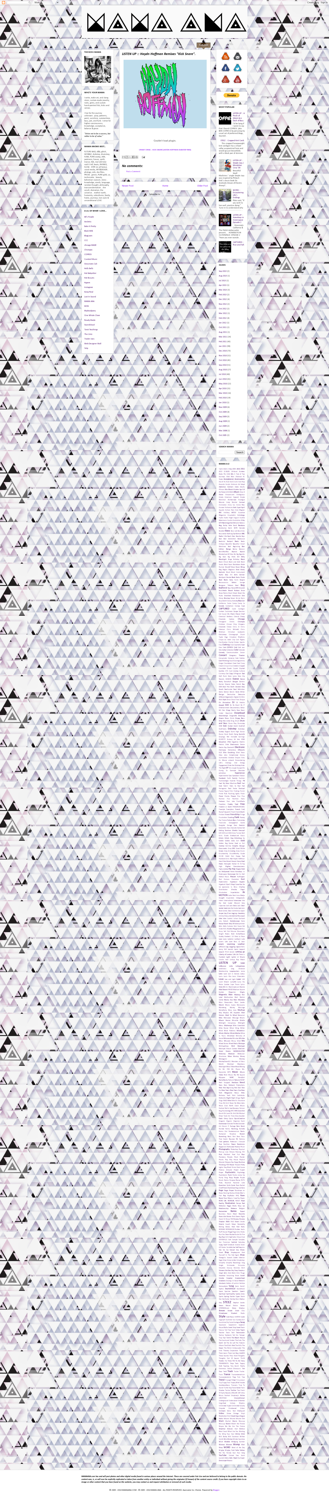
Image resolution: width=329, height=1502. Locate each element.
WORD (227, 1447)
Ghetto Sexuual (238, 830)
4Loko (221, 474)
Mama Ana (228, 1000)
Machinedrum (234, 987)
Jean (229, 913)
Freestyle (222, 809)
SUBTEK (237, 1317)
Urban (242, 1408)
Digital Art (237, 697)
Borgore (242, 580)
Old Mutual (240, 1113)
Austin (229, 520)
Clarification (223, 642)
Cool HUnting (224, 661)
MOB (86, 306)
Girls (220, 835)
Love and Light (230, 979)
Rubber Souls (240, 1229)
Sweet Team (240, 1327)
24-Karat (234, 471)
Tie (226, 1361)
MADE (230, 989)
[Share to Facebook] (133, 157)
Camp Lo (241, 603)
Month (221, 1064)
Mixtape (241, 1044)
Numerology (226, 1111)
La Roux (242, 936)
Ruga (230, 1232)
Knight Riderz (224, 934)
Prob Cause (241, 1167)
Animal (242, 502)
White (237, 1434)
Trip (220, 1382)
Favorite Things (236, 781)
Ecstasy (229, 739)
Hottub (221, 877)
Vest (234, 1411)
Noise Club (223, 1106)
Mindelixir (241, 1031)
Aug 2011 (223, 332)
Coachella (237, 645)
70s (224, 474)
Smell (242, 1276)
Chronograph (233, 634)
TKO (233, 1361)
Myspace (222, 1077)
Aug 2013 (223, 276)
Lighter (233, 957)
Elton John (223, 755)
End (235, 763)
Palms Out (223, 1131)
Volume (232, 1418)
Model (221, 1051)
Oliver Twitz (223, 1116)
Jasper (221, 913)
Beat (220, 539)
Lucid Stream (224, 982)
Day (243, 684)
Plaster (242, 1157)
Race (237, 1185)
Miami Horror (224, 1020)
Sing (243, 1263)
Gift (220, 833)
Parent (242, 1134)
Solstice (242, 1283)
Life (234, 954)
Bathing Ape (231, 534)
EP (227, 768)
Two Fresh (241, 1390)
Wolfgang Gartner (238, 1442)
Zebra (227, 1458)
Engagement (223, 765)
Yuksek (231, 1455)
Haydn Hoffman (239, 859)
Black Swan (228, 564)
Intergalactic (240, 898)
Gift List (225, 833)
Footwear (222, 801)
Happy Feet (240, 856)
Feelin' (225, 786)
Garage (229, 825)
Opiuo (231, 1118)
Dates (233, 684)
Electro (242, 744)
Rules (243, 1232)
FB (244, 781)
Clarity (230, 642)
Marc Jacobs (240, 1002)
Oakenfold (241, 1111)
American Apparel (232, 497)
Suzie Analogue (234, 1322)
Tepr (224, 1338)
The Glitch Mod (229, 1345)
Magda (242, 992)
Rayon (242, 1198)
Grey (225, 851)
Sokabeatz (222, 1283)
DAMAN (228, 679)
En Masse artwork (226, 760)
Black (243, 559)
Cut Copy (229, 674)
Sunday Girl (240, 1320)
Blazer (238, 567)
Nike (229, 1101)
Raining (226, 1193)
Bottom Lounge (238, 582)
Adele (237, 487)
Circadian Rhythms (237, 637)
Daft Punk (223, 676)
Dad (243, 674)
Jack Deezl (241, 906)
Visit (228, 1416)
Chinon (229, 624)
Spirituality (230, 1294)
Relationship (223, 1208)
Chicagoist (222, 622)
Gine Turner (236, 833)
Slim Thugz (240, 1273)
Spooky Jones (240, 1294)
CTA (226, 671)
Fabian (242, 776)
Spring (226, 1297)
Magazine (232, 992)
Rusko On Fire (240, 1234)
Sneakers (222, 1281)
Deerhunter (228, 689)
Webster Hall (232, 1429)
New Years (225, 1090)
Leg (227, 947)
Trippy (224, 1382)
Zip (238, 1458)
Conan (242, 652)
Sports (221, 1296)
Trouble (242, 1382)
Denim (232, 692)
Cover (234, 663)
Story (234, 1308)
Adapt (243, 484)
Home (165, 186)
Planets (230, 1157)
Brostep (227, 598)
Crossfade (222, 668)
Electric (242, 742)
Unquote (222, 1408)
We (226, 1426)
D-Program (237, 673)
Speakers (235, 1291)
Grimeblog (231, 851)
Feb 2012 (223, 318)
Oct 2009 (223, 412)
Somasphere (223, 1286)
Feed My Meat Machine (227, 783)
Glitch (221, 838)
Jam (239, 908)
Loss (220, 974)
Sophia (221, 1289)
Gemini (242, 825)
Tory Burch (234, 1366)
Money (242, 1056)
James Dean (227, 911)
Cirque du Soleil (225, 640)
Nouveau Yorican (239, 1108)
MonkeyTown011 (225, 1061)
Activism (234, 484)
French (237, 809)
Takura (221, 1330)
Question (222, 1185)
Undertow (241, 1400)
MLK (233, 1046)
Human (226, 879)
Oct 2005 (223, 435)
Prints (234, 1167)
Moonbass (241, 1064)
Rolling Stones (224, 1227)
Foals (243, 799)
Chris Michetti (233, 629)
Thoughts (241, 1356)
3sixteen (242, 471)
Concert (223, 655)
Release (234, 1208)
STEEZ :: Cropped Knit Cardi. (233, 141)
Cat (220, 614)
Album (236, 492)
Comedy (222, 653)
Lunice (226, 984)
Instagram (88, 287)
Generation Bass (225, 828)
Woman (222, 1445)
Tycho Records (226, 1393)
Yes (224, 1453)
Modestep (222, 1054)
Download (239, 713)
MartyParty (223, 1010)
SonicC (242, 1286)
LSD (243, 979)
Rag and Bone (240, 1188)
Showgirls (222, 1257)
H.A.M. (221, 856)
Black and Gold (234, 562)
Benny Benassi (239, 549)
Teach (242, 1330)
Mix (243, 1041)
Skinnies (237, 1268)
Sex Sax (226, 1250)
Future (224, 820)
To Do (238, 1361)
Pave (220, 1144)
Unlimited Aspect (225, 1406)
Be (226, 536)
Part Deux (236, 1136)
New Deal (237, 1088)
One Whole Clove (92, 315)
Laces (225, 939)
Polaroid (221, 1162)
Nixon (232, 1103)
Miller (242, 1028)
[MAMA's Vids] (237, 84)
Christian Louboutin (236, 632)
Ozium (224, 1126)
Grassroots (223, 848)
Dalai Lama (232, 676)
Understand (233, 1400)
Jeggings (234, 913)
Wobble (227, 1442)
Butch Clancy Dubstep (230, 601)
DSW (220, 726)
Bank (230, 528)
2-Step (230, 469)
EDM (243, 739)
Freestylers (230, 809)
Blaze (233, 567)
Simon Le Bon (231, 1260)
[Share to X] (130, 157)
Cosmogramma (239, 661)
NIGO (225, 1100)
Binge (230, 559)
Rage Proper (229, 1190)
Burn (243, 598)
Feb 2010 (223, 398)
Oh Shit (233, 1113)
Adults (242, 487)
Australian (237, 520)
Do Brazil (236, 705)
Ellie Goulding (229, 753)
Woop (221, 1447)
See (234, 1247)
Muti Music (228, 1075)
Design (221, 695)
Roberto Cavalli (224, 1224)
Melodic (221, 1015)
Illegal (242, 889)
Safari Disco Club (238, 1237)
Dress (227, 718)
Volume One (240, 1418)
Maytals (226, 1013)
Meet (243, 1013)
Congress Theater (237, 655)
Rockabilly (241, 1224)
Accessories (240, 479)
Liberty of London (225, 954)
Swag (242, 1322)
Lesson (232, 952)
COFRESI (88, 254)
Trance (227, 1374)
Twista (227, 1390)
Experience (240, 773)
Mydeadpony (90, 311)
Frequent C (227, 812)
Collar (224, 650)
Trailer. (242, 1371)
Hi (238, 864)
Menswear (227, 1018)
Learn (221, 944)
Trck (238, 1377)
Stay (220, 1303)
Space (221, 1291)
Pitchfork (227, 1154)
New (220, 1088)
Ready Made (89, 320)
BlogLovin (88, 236)
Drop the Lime (224, 721)
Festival (242, 789)
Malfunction (228, 997)
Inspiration (230, 898)
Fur (220, 820)
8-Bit (228, 474)
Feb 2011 (223, 342)
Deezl (235, 689)
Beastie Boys (240, 536)
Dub (225, 726)
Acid (227, 482)
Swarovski (222, 1325)
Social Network (239, 1281)
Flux (238, 796)
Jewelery (241, 913)
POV (227, 1165)
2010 (238, 469)
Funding (231, 817)
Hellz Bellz (88, 269)
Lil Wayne (241, 957)
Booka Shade (240, 577)
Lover (238, 979)
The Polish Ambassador (232, 1348)
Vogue (238, 1416)
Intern (221, 900)
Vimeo (229, 1413)
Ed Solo (237, 739)
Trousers (234, 1385)
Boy (243, 585)
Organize (236, 1121)
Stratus (242, 1308)
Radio (225, 1188)
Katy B (231, 924)
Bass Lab (234, 531)
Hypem (87, 283)
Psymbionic (223, 1175)
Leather (241, 944)
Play (226, 1159)
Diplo (224, 700)
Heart (221, 861)
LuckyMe (233, 982)
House (233, 877)
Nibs (243, 1093)
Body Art (228, 575)
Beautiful (229, 544)
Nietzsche (222, 1098)
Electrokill (230, 747)
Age (240, 489)
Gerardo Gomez (236, 828)
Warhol (228, 1421)
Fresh (233, 812)
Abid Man (230, 476)
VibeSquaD (241, 1411)
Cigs (226, 637)
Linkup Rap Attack (237, 959)
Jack (227, 906)
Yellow (242, 1450)
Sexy (237, 1250)
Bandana (241, 525)
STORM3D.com (224, 1308)
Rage (221, 1190)
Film (231, 791)
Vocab (233, 1416)
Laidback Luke (239, 939)
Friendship (235, 815)
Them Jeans (223, 1353)
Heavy (239, 861)
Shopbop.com (235, 1252)
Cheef (243, 614)
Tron (228, 1382)
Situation (222, 1268)
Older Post (202, 186)
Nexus (236, 1093)
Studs (243, 1313)
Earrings (242, 737)
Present (237, 1165)
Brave (243, 590)
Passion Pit (233, 1139)
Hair (232, 856)
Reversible (222, 1216)
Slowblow (222, 1275)
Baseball (222, 531)
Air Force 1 (223, 492)
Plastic (221, 1159)
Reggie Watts (232, 1206)
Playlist (242, 1159)
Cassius (242, 611)
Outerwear (223, 1124)
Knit (232, 934)
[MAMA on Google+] (225, 84)
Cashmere (228, 611)
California (222, 603)
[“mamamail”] (237, 61)
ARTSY (233, 513)
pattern (226, 1142)
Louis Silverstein (238, 976)
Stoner (242, 1305)
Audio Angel (228, 518)
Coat (243, 645)
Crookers (236, 666)
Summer (229, 1320)
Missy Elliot (236, 1041)
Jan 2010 (222, 403)
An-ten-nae (232, 500)
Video (221, 1413)
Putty (220, 1183)
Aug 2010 (223, 370)
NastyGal (241, 1077)
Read (243, 1201)
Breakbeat (227, 596)
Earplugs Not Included (228, 737)
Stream (222, 1311)
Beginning (236, 546)
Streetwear (223, 1313)
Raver (221, 1198)
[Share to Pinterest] (136, 157)
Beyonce (234, 552)
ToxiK (225, 1371)
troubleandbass (224, 1385)
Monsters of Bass (238, 1061)
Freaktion (222, 804)
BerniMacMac (224, 552)
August (236, 518)
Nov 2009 (223, 407)
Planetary (222, 1157)
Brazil (230, 593)
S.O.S (227, 1237)
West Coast (223, 1431)
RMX (228, 1222)
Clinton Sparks (239, 642)
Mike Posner (223, 1028)
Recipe (238, 1203)
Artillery (226, 512)
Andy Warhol (231, 502)
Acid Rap (241, 482)
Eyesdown (235, 776)
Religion (242, 1208)
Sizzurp (229, 1268)
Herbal (234, 864)
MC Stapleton (235, 1013)
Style (222, 1316)
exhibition (222, 773)
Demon (226, 692)
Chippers (241, 624)
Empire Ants (240, 758)
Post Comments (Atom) (171, 194)
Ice (220, 887)
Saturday (241, 1242)
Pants (242, 1131)
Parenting (222, 1137)
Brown (233, 598)
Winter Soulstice (239, 1439)
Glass (243, 835)
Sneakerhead (240, 1278)
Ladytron (231, 939)
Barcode (242, 528)
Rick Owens (236, 1216)
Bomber (242, 575)
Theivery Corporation (230, 1350)
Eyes (230, 776)
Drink (232, 718)
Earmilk (242, 734)
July (220, 921)
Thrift (243, 1358)
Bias (231, 554)
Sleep (236, 1270)
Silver (225, 1260)
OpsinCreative (239, 1119)
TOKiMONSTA (224, 1363)
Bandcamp (222, 528)
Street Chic (240, 1311)
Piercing (238, 1152)
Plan (243, 1155)
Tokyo (232, 1363)
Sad (230, 1237)
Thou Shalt (233, 1356)
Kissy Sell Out (224, 931)
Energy (242, 763)
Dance (236, 679)
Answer (221, 507)
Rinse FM (229, 1219)
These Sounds (224, 1356)
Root (237, 1227)
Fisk (225, 794)
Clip (220, 645)
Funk (237, 817)
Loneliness (222, 969)
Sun (234, 1320)
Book (233, 577)
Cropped (242, 666)
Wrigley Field (230, 1450)
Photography (224, 1149)
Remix (233, 1211)
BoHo (235, 575)
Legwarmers (240, 947)
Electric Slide (224, 744)
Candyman (229, 606)
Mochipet (241, 1046)
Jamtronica (236, 911)
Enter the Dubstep (234, 765)
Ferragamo (222, 788)
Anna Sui (231, 505)
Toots (237, 1363)
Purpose (232, 1180)
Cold (235, 647)
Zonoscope (223, 1461)
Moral (228, 1066)
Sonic (237, 1286)
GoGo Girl (235, 841)
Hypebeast (233, 882)
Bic (235, 554)
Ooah (221, 1119)
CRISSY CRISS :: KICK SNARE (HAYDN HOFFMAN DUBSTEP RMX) (165, 150)
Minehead (230, 1036)
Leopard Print (224, 952)
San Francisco (224, 1242)
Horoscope (231, 874)
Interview (237, 901)
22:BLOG (227, 471)
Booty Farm (233, 580)
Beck (229, 546)
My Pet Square (239, 1075)
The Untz (88, 334)
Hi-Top (242, 864)
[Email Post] (143, 157)
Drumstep (241, 723)
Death (232, 687)
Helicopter (227, 864)
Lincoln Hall (223, 959)
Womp (236, 1444)
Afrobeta (236, 489)
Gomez (231, 843)
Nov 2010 (223, 356)
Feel (239, 783)
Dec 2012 (223, 299)
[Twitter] (237, 72)
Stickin (235, 1305)
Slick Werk (232, 1273)
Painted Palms (224, 1129)
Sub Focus (230, 1317)
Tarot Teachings (91, 330)
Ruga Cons (236, 1232)
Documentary (235, 708)
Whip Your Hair (228, 1434)
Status (242, 1299)
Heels (221, 864)
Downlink (229, 713)
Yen (220, 1453)
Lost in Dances (233, 974)
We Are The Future (237, 1426)
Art (220, 513)
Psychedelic (230, 1172)
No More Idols (239, 1103)
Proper (221, 1172)
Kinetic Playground (234, 929)
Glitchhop (238, 838)
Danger (235, 682)
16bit (225, 469)
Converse (231, 658)
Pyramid (228, 1183)
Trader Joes (89, 339)
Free (242, 804)
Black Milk (88, 231)
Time (229, 1361)
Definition (241, 689)
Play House (233, 1159)
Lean (243, 941)
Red (243, 1203)
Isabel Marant (234, 903)
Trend (221, 1380)
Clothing (226, 645)
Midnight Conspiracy (227, 1023)
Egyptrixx (235, 742)
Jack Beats (233, 906)
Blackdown (236, 564)
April (243, 507)
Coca (220, 647)
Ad (239, 484)
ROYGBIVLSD (230, 1229)
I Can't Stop (230, 884)
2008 (234, 469)
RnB (232, 1221)
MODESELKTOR (239, 1051)
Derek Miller (240, 692)
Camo (229, 603)
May (220, 1013)
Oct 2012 (223, 309)
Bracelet (242, 588)
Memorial (241, 1015)
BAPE (235, 528)
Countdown (228, 663)
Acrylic (228, 484)
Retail (235, 1214)
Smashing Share (233, 1275)
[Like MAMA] (225, 72)
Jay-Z (226, 913)
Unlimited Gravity (238, 1406)
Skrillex (228, 1270)
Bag (220, 525)
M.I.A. (225, 987)
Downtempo (223, 716)
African (221, 489)
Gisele (226, 835)
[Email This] (123, 157)
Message (235, 1018)
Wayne (221, 1426)
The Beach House (238, 1338)
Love (221, 979)
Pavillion (226, 1144)
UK (236, 1393)
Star (220, 1299)
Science (237, 1245)
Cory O (231, 661)
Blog (220, 569)
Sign (220, 1260)
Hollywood (225, 872)
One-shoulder (240, 1116)
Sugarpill (222, 1320)
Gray (229, 848)
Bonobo (228, 577)
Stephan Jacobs (239, 1303)
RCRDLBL (231, 1201)
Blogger (216, 1490)
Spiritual (222, 1294)
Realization (230, 1203)
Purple (236, 1178)
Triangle (228, 1380)
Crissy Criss (228, 666)
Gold (243, 841)
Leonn (236, 949)
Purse (238, 1180)
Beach (229, 536)
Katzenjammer (239, 923)
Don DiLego (226, 710)
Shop (227, 1252)
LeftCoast (222, 947)
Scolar (224, 1247)
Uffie (233, 1393)
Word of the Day (238, 1447)
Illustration (223, 892)
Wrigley (221, 1450)
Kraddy (221, 936)
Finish (242, 791)
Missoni (227, 1041)
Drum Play (232, 723)
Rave (242, 1196)
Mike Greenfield (239, 1025)
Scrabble (230, 1247)
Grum (242, 851)
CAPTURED (224, 608)
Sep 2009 (223, 417)
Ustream (222, 1411)
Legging (232, 947)
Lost (225, 974)
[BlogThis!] (127, 157)
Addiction (222, 487)
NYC (232, 1111)
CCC (86, 240)
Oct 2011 (223, 327)
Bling (243, 567)
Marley (232, 1007)
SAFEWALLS (223, 1239)
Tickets (221, 1361)
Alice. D (242, 492)
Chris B (236, 627)
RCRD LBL (223, 1201)
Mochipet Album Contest (228, 1049)
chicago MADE (90, 245)
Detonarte (241, 694)
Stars (237, 1299)
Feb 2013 (223, 295)
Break (235, 593)
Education (222, 742)
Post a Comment (133, 172)
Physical (242, 1149)
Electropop (222, 750)
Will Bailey (223, 1436)
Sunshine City (224, 1322)
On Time (231, 1116)
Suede (243, 1317)
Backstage (226, 523)
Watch (228, 1424)
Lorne (243, 971)
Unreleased (232, 1408)
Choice (229, 627)
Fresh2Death (240, 812)
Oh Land (227, 1113)
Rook (233, 1227)
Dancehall (227, 681)
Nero (225, 1085)
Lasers (221, 941)
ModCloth (241, 1049)
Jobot (233, 916)
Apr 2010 (222, 389)
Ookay (226, 1118)
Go (244, 838)
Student (234, 1313)
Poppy (236, 1162)
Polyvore (228, 1162)
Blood (237, 569)
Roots (243, 1227)
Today (243, 1361)
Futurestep (241, 820)
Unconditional (239, 1398)
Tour (220, 1372)
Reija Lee (241, 1206)
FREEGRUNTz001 (239, 807)
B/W (220, 523)
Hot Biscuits (89, 278)
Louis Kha (227, 976)
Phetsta (237, 1147)
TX (220, 1393)
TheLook (242, 1350)
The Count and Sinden (227, 1340)
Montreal (230, 1064)
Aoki (234, 507)
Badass (242, 523)
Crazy (243, 663)
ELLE (220, 752)
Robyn (234, 1224)
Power (232, 1165)
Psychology (241, 1172)
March (221, 1005)
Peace (233, 1144)
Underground (223, 1400)
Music (235, 1072)
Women (229, 1445)
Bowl (237, 585)
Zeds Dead (233, 1458)
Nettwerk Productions (237, 1085)
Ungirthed (222, 1403)
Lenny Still (223, 949)
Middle (242, 1020)
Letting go (240, 952)
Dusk (226, 734)
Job (230, 916)
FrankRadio (240, 801)
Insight (221, 898)
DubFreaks (223, 729)
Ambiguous (240, 494)
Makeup (237, 995)
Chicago (241, 619)
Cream (221, 666)
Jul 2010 (222, 374)
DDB (220, 687)
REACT (237, 1201)
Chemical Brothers (226, 616)
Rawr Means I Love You (232, 1198)
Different (222, 697)
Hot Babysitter (90, 273)
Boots (226, 580)
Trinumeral (240, 1380)
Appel (239, 507)
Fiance (221, 791)
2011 (243, 469)
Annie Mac (240, 505)
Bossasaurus (223, 582)
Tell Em (236, 1335)
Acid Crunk (234, 482)
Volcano (226, 1418)
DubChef (242, 726)
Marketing (222, 1007)
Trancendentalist (225, 1377)
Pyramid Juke (239, 1183)
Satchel (234, 1242)
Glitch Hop (229, 838)
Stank (243, 1296)
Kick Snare (238, 926)
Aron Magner (240, 510)
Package (232, 1126)
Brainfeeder (223, 590)
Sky (232, 1270)
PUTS (243, 1180)
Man (235, 1000)
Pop (232, 1162)
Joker (225, 918)
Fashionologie (223, 781)
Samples (242, 1239)
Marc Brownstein (226, 1002)
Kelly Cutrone (228, 926)
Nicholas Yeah (224, 1095)
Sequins (242, 1247)
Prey (225, 1167)
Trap (234, 1377)
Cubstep (235, 671)
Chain (232, 614)
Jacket (221, 908)
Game (243, 823)
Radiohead (231, 1188)
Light (228, 957)
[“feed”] (225, 61)
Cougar (221, 663)
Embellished (233, 755)
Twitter (233, 1390)
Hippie (238, 869)
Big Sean (222, 557)
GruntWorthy (234, 853)
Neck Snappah (224, 1082)
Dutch (231, 734)
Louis (221, 976)
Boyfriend (223, 588)
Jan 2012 (222, 323)
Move (233, 1066)
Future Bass (231, 820)
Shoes (242, 1250)
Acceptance (229, 479)
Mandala (241, 1000)
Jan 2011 (222, 346)
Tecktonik (228, 1335)
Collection (230, 650)
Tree (243, 1377)
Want (221, 1421)
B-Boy (243, 520)
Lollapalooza (240, 966)
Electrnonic (234, 745)
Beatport (230, 541)
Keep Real (88, 292)
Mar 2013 (223, 290)
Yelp (86, 348)
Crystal (235, 668)
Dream (221, 718)
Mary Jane (232, 1010)
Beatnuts (222, 541)
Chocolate (222, 627)
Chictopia (88, 250)
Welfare (242, 1429)
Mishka (242, 1038)
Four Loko (231, 801)
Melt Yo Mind (231, 1015)
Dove (238, 710)
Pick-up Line (223, 1152)
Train (221, 1374)
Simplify (222, 1263)
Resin (229, 1214)
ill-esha (234, 890)
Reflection (222, 1206)
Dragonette (233, 716)
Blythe (221, 575)
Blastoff (227, 567)
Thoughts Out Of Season (229, 1358)
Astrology (241, 515)
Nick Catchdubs (238, 1095)
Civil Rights (240, 640)
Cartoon (221, 611)
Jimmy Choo (223, 916)
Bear (233, 536)
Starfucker (225, 1299)
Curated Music (90, 259)
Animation (223, 505)
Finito (221, 794)
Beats (237, 541)
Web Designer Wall (92, 344)
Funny (242, 817)
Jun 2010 (223, 379)
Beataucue (241, 539)
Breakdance (236, 596)
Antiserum (229, 507)
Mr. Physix (235, 1069)
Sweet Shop (232, 1327)
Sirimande (230, 1265)
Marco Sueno (230, 1005)
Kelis (220, 926)
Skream (222, 1270)
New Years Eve (235, 1090)
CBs (228, 614)
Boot (220, 580)
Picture (231, 1152)
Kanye (221, 924)
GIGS (230, 833)
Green (221, 851)
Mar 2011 (223, 337)
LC (239, 941)
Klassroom (241, 931)
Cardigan (241, 609)
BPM (237, 588)
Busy (220, 601)
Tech (233, 1332)
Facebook (222, 778)
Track (230, 1371)
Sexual (232, 1250)
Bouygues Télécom (226, 585)
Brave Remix (223, 593)
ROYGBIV (222, 1229)
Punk (230, 1175)
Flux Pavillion (233, 799)
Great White (240, 848)
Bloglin (225, 569)
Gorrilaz (228, 846)
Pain (238, 1126)
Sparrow (227, 1291)
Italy (243, 903)
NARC (232, 1077)
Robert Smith (240, 1221)
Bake (230, 525)
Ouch (243, 1121)
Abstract (239, 476)
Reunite (242, 1214)
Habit (227, 856)
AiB (243, 489)
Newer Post (127, 186)
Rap (224, 1196)
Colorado (242, 650)
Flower (233, 796)
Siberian (242, 1257)
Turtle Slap (228, 1388)
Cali (243, 601)
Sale (229, 1239)
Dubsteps (241, 729)
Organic (229, 1121)
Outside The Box (232, 1124)
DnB (227, 705)
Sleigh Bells (223, 1273)
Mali (236, 997)
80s (232, 474)
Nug (220, 1111)
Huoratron (235, 879)
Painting (234, 1129)
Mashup (241, 1010)
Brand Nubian (234, 591)
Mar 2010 (223, 393)
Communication (232, 652)
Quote (233, 1185)
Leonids (230, 949)
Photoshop (234, 1149)
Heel (243, 861)
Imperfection (234, 892)
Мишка (229, 1460)
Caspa (236, 611)
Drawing (241, 716)
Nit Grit (226, 1103)
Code (224, 647)
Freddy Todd (233, 804)
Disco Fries (235, 699)
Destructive (231, 694)
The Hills (238, 1345)
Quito (228, 1185)
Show (242, 1255)
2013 (220, 471)
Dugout (227, 732)
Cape (243, 606)
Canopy (237, 606)
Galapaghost (233, 823)
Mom (230, 1056)
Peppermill (223, 1147)
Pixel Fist (236, 1154)
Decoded (238, 687)
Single (221, 1265)
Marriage (241, 1007)
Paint (243, 1126)
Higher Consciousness (235, 866)
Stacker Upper (235, 1296)
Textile (228, 1338)
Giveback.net (234, 835)
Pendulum (241, 1144)
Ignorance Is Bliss (229, 887)
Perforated (230, 1147)
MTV (229, 1072)
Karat (226, 924)
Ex (227, 770)
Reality (221, 1203)
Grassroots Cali (90, 264)
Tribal (233, 1380)
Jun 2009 (223, 426)
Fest (229, 789)
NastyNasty (223, 1080)
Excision (242, 771)
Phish (242, 1147)
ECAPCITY (222, 739)
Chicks (232, 622)
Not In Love (228, 1108)
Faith (229, 778)
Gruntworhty (223, 853)
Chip (235, 624)
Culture (242, 671)
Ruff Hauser (223, 1232)
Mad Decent (223, 990)
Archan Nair (229, 510)
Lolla (231, 966)
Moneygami (223, 1059)
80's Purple (89, 217)
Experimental (223, 776)
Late (226, 941)
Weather (222, 1429)
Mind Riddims (229, 1031)
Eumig (221, 770)
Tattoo (238, 1330)
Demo (221, 692)
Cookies (242, 658)
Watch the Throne (238, 1424)
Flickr (243, 794)
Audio (221, 518)
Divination (226, 703)
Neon (220, 1085)
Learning (231, 944)
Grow (238, 851)
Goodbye (221, 846)
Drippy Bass (240, 718)
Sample (234, 1239)
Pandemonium (234, 1131)
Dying (236, 734)
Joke (220, 919)
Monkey (242, 1059)
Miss (221, 1041)
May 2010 (223, 384)
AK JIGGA (230, 492)
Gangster (222, 825)
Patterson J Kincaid (237, 1142)
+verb (221, 469)
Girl (243, 833)
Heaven (233, 861)
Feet (243, 786)
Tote (243, 1368)
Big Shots (231, 557)
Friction (221, 814)
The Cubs (238, 1340)
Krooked (227, 936)
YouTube (223, 1455)
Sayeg (221, 1245)
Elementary (232, 750)
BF (229, 554)
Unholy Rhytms (237, 1403)
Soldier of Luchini (232, 1283)
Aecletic (87, 222)
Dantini (242, 681)
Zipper (242, 1458)
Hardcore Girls (224, 859)
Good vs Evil (240, 843)
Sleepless (241, 1270)
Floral (221, 796)
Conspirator (223, 658)
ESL (243, 768)
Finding (236, 791)
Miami (242, 1018)
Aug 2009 (223, 421)
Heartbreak (227, 861)
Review (229, 1216)
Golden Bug (223, 843)
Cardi (234, 609)
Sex (220, 1250)
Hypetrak (222, 884)
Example (233, 770)
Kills (225, 929)
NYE (235, 1111)
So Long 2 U (230, 1281)
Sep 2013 (223, 271)
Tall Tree (228, 1330)
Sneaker (229, 1278)
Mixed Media (233, 1043)
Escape (239, 768)
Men (220, 1018)
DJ (233, 702)
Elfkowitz (241, 750)
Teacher (221, 1332)
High (220, 866)
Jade (225, 908)
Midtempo (228, 1026)
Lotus (242, 974)
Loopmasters (234, 971)
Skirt (243, 1268)
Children (222, 624)
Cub (230, 671)
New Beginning (228, 1088)
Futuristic (222, 823)
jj (228, 916)
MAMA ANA (89, 301)
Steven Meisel (224, 1305)
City (233, 640)
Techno (221, 1335)
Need (242, 1083)
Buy (239, 601)
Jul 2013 (222, 281)
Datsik (238, 684)
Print (229, 1167)
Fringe (242, 814)
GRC (233, 848)
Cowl (238, 663)
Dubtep (221, 732)
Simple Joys (241, 1260)
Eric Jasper (233, 768)
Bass (227, 531)
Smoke (221, 1278)
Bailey (225, 525)
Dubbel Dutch (233, 726)
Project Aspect (239, 1170)
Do (230, 705)
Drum (237, 721)
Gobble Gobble (224, 841)
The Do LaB (231, 1343)
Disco (229, 699)
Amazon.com (229, 494)
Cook (237, 658)
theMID (242, 1353)
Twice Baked (236, 1388)
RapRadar (230, 1195)
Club (232, 645)
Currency (222, 673)
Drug (232, 721)
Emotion (231, 758)
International (228, 900)
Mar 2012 (223, 313)
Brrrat (238, 598)
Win (225, 1439)
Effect (229, 742)
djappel (221, 705)
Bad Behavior (234, 523)
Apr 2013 (222, 285)
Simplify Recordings (233, 1263)
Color (236, 650)
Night (228, 1098)
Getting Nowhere (225, 830)
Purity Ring (223, 1177)
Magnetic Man (226, 995)
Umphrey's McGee (238, 1395)
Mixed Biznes (223, 1043)
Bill (238, 557)
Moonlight (222, 1066)
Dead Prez (225, 687)
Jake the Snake (233, 908)
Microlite (235, 1020)
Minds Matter (224, 1033)
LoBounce (222, 966)
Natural (231, 1080)
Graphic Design (238, 846)
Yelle (237, 1450)
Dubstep (232, 729)
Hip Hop (232, 869)
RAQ (237, 1195)
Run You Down (224, 1234)
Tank (233, 1330)
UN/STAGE (223, 1398)
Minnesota (228, 1038)
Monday (236, 1056)
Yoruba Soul (231, 1453)
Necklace (235, 1083)
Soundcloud (89, 325)
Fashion (242, 778)
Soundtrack (241, 1289)
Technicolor (240, 1333)
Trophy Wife (235, 1382)
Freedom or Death (225, 807)
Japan (243, 911)
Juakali (230, 918)
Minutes (235, 1038)
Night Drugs (235, 1098)
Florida (226, 796)
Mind (221, 1031)
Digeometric (229, 697)
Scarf (225, 1245)
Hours (227, 877)
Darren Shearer (224, 684)
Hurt (243, 879)
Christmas (223, 635)
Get (243, 828)
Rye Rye (222, 1237)
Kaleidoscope (235, 921)
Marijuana (241, 1005)
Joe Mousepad (240, 916)
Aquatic (221, 510)
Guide (243, 853)
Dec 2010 (223, 351)
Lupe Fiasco (234, 984)
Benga (228, 549)
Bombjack (222, 577)
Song (231, 1286)
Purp (231, 1178)
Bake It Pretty (90, 226)
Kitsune (233, 931)
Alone (221, 495)
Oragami (222, 1121)
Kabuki (225, 921)
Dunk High (235, 732)
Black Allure (223, 562)
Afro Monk (229, 490)
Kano (243, 921)
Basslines (241, 531)
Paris (229, 1137)
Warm (234, 1421)
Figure (226, 791)
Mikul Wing (234, 1028)
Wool (243, 1444)
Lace (220, 939)
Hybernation (223, 882)
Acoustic (222, 484)
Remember (223, 1211)
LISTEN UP (227, 963)
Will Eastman (233, 1436)
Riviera (236, 1219)
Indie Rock (232, 895)
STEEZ (227, 1302)
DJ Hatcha (240, 702)
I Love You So (240, 884)
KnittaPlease (240, 934)
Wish (221, 1442)
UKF (239, 1393)
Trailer (236, 1371)
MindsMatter (235, 1033)
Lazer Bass (233, 941)
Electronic (240, 747)
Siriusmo (241, 1265)
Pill (243, 1152)
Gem (235, 825)
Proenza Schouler (225, 1170)
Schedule (231, 1245)
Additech (230, 487)
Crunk (229, 668)
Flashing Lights (234, 794)
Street (230, 1311)
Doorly (233, 710)
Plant (236, 1157)
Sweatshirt (232, 1325)
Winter (230, 1439)
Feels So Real (235, 786)
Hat (231, 859)
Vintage (236, 1413)
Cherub (236, 616)
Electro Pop (223, 747)
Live (243, 963)
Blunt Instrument (238, 572)
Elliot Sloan (240, 752)
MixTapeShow (224, 1046)
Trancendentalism (238, 1374)
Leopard (242, 949)
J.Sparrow (222, 906)
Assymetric (232, 515)
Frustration (223, 817)
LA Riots (235, 936)
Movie (237, 1066)
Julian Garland (239, 918)
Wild (243, 1434)
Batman (238, 534)
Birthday (236, 559)
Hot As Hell (240, 874)
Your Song (241, 1453)
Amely (221, 497)
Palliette (242, 1129)
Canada (221, 606)
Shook (221, 1252)
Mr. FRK (226, 1069)
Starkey (232, 1299)
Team (228, 1332)
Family (234, 778)
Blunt (228, 572)
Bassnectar (223, 534)
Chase (238, 614)
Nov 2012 (223, 304)
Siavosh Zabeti (232, 1257)
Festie (235, 788)
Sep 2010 (223, 365)
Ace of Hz (222, 482)
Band (235, 525)
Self (237, 1247)
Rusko (232, 1235)
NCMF (242, 1080)
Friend (227, 815)
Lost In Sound (90, 297)
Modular (231, 1054)
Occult (221, 1113)
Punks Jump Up (239, 1175)
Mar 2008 (223, 431)
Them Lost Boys (233, 1353)
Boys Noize (231, 588)
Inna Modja (240, 895)
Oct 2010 (223, 360)
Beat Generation (229, 539)
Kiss (243, 929)
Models (228, 1051)
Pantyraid (222, 1134)
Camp (235, 603)
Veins (229, 1411)
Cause (224, 614)
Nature (237, 1080)
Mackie (242, 987)
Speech (242, 1291)
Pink (220, 1155)
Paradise (233, 1134)
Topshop (226, 1366)
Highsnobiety (223, 869)
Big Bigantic (240, 554)
